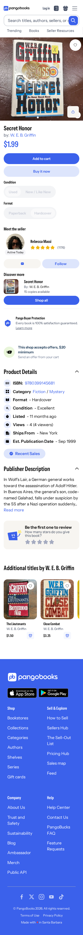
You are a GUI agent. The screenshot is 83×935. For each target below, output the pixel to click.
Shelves (14, 757)
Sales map (56, 763)
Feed (51, 773)
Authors (14, 747)
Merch (13, 862)
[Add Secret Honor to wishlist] (75, 45)
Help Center (58, 807)
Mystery (57, 391)
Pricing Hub (58, 753)
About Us (16, 807)
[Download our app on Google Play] (53, 692)
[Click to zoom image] (41, 79)
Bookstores (17, 717)
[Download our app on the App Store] (22, 693)
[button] (41, 372)
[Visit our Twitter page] (31, 897)
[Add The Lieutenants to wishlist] (30, 586)
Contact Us (57, 817)
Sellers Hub (57, 727)
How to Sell (57, 717)
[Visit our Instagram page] (41, 897)
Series (13, 766)
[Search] (73, 20)
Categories (17, 737)
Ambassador (19, 852)
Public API (17, 872)
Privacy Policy (53, 915)
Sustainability (19, 833)
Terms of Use (29, 915)
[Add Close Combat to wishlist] (67, 586)
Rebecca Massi (40, 241)
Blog (11, 842)
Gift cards (16, 776)
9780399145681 (40, 383)
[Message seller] (22, 263)
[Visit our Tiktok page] (61, 897)
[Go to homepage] (17, 8)
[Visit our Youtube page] (51, 897)
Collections (17, 727)
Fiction (39, 391)
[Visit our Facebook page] (21, 897)
